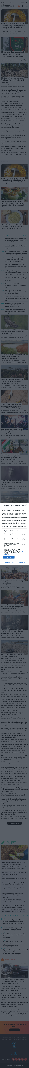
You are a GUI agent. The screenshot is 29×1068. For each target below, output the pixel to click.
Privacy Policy (22, 562)
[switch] (23, 534)
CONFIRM (8, 557)
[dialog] (14, 534)
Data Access (14, 562)
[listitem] (14, 531)
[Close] (26, 505)
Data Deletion (7, 562)
